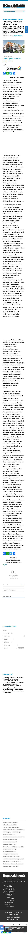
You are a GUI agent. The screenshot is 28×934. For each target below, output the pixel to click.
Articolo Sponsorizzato (9, 824)
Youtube (8, 897)
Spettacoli (7, 866)
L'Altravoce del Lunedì (9, 844)
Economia (7, 832)
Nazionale (13, 859)
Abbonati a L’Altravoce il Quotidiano (13, 879)
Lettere (16, 856)
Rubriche (6, 863)
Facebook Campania (9, 892)
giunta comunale (15, 58)
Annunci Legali (7, 822)
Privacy (10, 920)
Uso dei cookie (13, 917)
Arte (15, 822)
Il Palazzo (20, 836)
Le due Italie (7, 856)
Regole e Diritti (16, 861)
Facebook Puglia (8, 894)
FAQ (17, 920)
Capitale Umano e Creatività (11, 827)
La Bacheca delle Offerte (9, 849)
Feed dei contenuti (9, 902)
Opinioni (21, 859)
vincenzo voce (8, 61)
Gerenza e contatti (13, 912)
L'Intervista (7, 846)
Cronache (20, 829)
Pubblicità (13, 915)
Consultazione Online (9, 829)
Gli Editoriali (16, 832)
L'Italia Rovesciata (17, 846)
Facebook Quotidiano (9, 888)
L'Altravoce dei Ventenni (10, 841)
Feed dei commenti (9, 904)
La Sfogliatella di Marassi (10, 854)
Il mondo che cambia (9, 836)
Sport (15, 866)
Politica (15, 19)
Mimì (5, 859)
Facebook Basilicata (8, 890)
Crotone (10, 19)
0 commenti (9, 38)
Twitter (9, 895)
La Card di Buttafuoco (9, 851)
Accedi (22, 584)
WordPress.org (10, 906)
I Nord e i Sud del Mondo (10, 839)
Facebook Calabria (9, 891)
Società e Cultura (17, 863)
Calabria (5, 19)
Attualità (20, 19)
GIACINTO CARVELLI (8, 35)
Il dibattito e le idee (9, 834)
